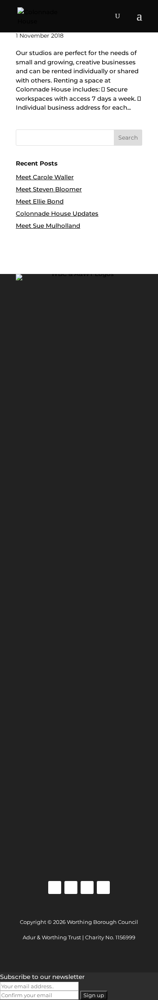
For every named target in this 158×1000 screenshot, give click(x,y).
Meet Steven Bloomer (49, 189)
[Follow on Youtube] (103, 887)
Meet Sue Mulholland (48, 225)
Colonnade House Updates (57, 213)
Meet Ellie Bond (40, 201)
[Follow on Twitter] (87, 887)
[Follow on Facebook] (70, 887)
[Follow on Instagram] (54, 887)
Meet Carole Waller (45, 177)
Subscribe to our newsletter (42, 977)
